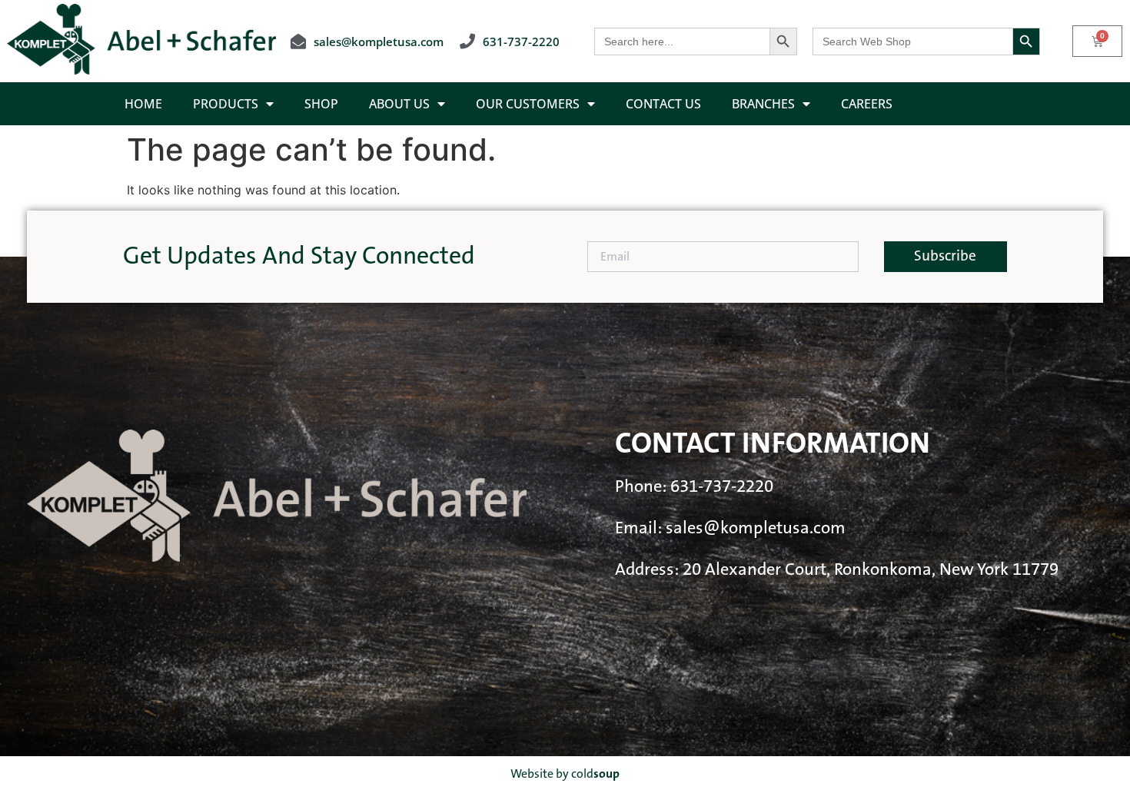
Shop (321, 103)
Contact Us (663, 103)
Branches (763, 103)
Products (225, 103)
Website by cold (565, 774)
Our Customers (528, 103)
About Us (399, 103)
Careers (866, 103)
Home (143, 103)
